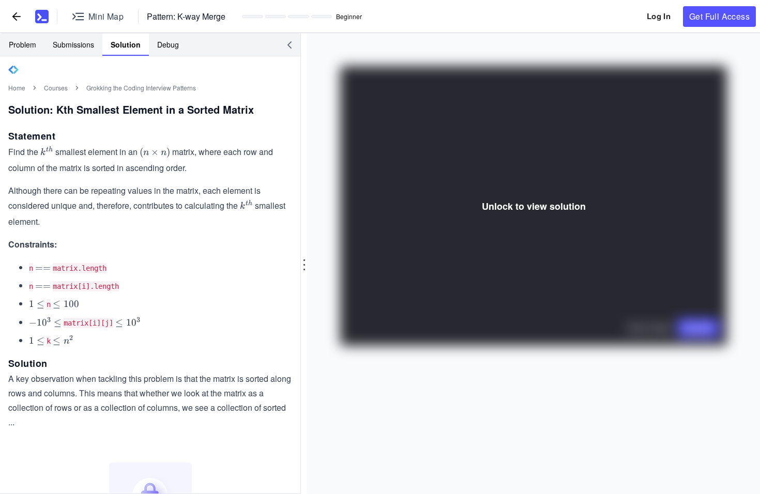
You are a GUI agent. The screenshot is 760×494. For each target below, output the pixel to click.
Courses (56, 87)
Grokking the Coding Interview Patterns (141, 87)
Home (16, 87)
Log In (659, 16)
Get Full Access (719, 16)
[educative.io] (42, 16)
